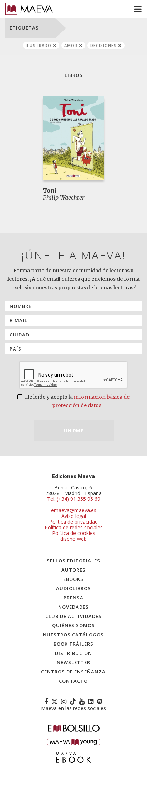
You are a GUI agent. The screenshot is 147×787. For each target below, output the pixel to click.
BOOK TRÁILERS (73, 644)
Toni (50, 190)
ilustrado (38, 45)
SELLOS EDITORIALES (73, 560)
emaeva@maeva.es (73, 510)
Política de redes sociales (74, 527)
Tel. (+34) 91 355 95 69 (73, 499)
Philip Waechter (63, 197)
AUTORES (73, 570)
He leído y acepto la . (77, 401)
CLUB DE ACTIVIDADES (73, 616)
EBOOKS (73, 579)
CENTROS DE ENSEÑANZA (73, 671)
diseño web (73, 538)
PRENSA (73, 597)
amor (70, 45)
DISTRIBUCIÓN (73, 653)
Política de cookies (73, 533)
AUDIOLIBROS (73, 588)
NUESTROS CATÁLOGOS (73, 634)
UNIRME (73, 430)
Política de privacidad (73, 521)
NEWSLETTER (73, 662)
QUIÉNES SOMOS (73, 625)
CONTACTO (73, 681)
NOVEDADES (73, 607)
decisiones (103, 45)
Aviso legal (73, 516)
